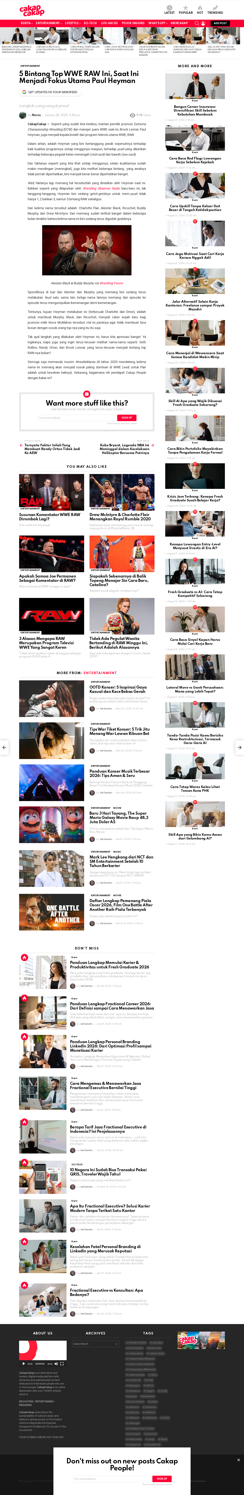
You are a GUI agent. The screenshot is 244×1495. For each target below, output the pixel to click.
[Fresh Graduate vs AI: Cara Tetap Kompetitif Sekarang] (195, 571)
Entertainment (48, 23)
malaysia (133, 1412)
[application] (43, 1354)
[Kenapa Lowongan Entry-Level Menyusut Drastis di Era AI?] (195, 524)
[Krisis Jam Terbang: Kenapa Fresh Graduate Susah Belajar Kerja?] (195, 476)
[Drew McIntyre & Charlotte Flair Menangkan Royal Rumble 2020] (122, 492)
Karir (74, 957)
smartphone (153, 1445)
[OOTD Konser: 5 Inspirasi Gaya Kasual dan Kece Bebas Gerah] (51, 698)
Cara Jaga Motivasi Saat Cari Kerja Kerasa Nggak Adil (119, 50)
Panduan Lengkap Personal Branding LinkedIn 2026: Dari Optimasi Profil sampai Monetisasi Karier (110, 1046)
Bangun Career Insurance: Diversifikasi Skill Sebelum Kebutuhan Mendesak (17, 50)
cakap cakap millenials (141, 1364)
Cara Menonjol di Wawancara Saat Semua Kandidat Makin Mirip (187, 50)
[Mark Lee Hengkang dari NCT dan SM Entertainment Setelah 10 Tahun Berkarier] (51, 868)
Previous (2, 43)
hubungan (134, 1385)
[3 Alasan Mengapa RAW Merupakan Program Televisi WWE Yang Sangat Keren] (51, 616)
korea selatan (136, 1402)
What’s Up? (156, 23)
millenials (150, 1412)
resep (151, 1439)
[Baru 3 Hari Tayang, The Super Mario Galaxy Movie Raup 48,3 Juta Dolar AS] (51, 824)
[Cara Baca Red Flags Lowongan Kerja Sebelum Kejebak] (51, 35)
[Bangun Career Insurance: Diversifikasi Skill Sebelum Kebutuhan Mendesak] (17, 35)
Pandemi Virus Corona (141, 1428)
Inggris (150, 1391)
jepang (132, 1396)
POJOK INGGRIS (133, 23)
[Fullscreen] (62, 1364)
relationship (134, 1439)
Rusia (164, 1439)
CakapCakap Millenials (141, 1359)
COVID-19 (134, 1380)
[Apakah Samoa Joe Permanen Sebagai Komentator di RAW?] (51, 554)
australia (157, 1343)
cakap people (136, 1375)
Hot (200, 13)
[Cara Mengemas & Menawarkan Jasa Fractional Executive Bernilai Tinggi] (42, 1093)
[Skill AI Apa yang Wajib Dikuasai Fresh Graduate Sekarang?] (223, 35)
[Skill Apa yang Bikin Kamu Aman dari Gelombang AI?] (195, 814)
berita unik (155, 1348)
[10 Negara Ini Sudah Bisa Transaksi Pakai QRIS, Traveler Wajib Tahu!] (42, 1177)
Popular (186, 13)
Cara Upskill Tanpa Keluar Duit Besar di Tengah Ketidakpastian (84, 50)
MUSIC (117, 852)
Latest (169, 13)
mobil (166, 1418)
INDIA (149, 1385)
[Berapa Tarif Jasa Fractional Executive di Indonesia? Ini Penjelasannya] (42, 1136)
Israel (163, 1391)
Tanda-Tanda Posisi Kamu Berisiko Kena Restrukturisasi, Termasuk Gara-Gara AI (195, 739)
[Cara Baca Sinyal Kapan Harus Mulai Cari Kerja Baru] (195, 619)
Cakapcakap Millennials (141, 1369)
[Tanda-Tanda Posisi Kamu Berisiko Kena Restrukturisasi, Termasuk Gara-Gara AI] (195, 715)
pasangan (134, 1434)
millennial (133, 1418)
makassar (150, 1407)
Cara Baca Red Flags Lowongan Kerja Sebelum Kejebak (51, 50)
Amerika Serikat (137, 1343)
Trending (215, 13)
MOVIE (117, 808)
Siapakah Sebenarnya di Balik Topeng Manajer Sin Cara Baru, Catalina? (119, 581)
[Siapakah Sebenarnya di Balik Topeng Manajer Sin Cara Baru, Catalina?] (122, 554)
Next (242, 43)
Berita (26, 23)
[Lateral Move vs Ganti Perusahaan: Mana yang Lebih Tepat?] (195, 667)
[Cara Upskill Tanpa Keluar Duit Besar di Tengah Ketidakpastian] (86, 35)
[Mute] (56, 1364)
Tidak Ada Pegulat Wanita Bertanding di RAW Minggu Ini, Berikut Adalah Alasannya (118, 643)
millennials (150, 1418)
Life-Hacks (109, 23)
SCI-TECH (90, 23)
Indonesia (134, 1391)
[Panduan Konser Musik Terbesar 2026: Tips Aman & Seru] (51, 782)
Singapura (134, 1445)
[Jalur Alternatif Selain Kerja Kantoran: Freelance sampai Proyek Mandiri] (154, 35)
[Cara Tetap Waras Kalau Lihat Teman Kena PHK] (195, 766)
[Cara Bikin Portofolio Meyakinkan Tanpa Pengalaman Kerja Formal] (195, 428)
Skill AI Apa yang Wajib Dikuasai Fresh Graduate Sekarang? (221, 50)
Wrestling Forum (111, 283)
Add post (220, 23)
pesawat (151, 1434)
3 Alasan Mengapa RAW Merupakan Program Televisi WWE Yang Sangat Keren (46, 643)
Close (238, 1460)
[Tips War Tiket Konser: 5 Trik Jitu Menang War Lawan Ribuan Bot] (51, 740)
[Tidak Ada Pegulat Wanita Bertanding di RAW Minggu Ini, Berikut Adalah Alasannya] (122, 616)
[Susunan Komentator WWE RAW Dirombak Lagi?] (51, 492)
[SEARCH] (197, 23)
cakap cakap (156, 1353)
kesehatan (148, 1396)
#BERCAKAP (179, 23)
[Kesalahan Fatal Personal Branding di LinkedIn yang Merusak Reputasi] (42, 1256)
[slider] (40, 1364)
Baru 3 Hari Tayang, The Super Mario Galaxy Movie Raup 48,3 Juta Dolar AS (118, 818)
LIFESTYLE (72, 23)
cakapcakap (135, 1353)
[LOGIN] (203, 23)
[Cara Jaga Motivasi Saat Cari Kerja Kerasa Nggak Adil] (120, 35)
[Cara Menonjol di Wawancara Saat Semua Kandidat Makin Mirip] (188, 35)
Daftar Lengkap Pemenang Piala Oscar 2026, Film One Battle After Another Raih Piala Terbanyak (121, 905)
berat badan (135, 1348)
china (154, 1375)
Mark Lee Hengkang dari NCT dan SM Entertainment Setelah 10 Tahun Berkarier (121, 861)
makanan (133, 1407)
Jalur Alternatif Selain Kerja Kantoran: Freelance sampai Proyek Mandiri (195, 305)
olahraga (133, 1423)
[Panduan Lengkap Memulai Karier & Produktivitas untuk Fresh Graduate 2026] (42, 972)
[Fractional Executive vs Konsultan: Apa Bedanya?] (42, 1300)
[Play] (24, 1364)
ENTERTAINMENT (30, 509)
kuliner (153, 1402)
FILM (150, 1380)
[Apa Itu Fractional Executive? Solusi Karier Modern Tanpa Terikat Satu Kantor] (42, 1216)
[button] (43, 1354)
